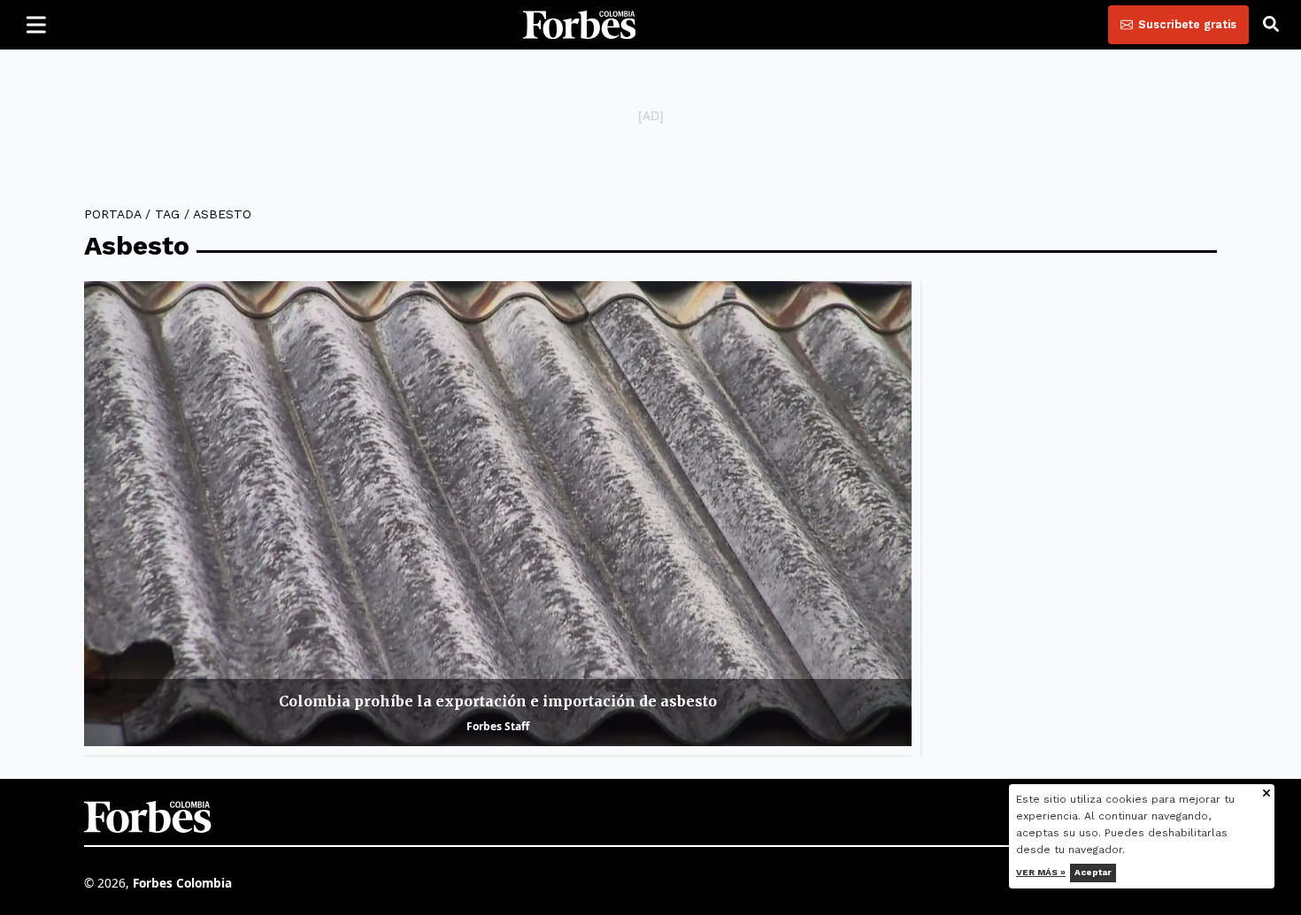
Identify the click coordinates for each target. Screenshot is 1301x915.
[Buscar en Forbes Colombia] (1271, 25)
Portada (112, 214)
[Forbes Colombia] (579, 25)
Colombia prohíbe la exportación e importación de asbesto (498, 701)
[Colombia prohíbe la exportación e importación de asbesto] (498, 513)
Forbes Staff (497, 726)
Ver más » (1041, 872)
